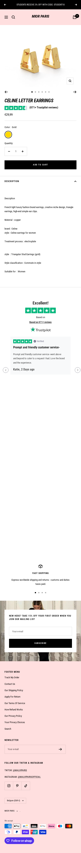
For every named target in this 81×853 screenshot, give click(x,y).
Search (8, 728)
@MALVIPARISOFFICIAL (29, 776)
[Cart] (74, 17)
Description (12, 181)
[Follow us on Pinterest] (17, 786)
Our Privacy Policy (13, 716)
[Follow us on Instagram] (9, 786)
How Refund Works (14, 709)
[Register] (60, 749)
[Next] (74, 92)
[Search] (13, 17)
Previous (5, 370)
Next (77, 370)
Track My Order (12, 677)
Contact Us (10, 684)
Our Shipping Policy (14, 690)
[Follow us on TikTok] (25, 786)
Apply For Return (12, 696)
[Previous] (6, 92)
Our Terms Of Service (15, 703)
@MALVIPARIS (20, 770)
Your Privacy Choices (15, 722)
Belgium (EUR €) (13, 800)
